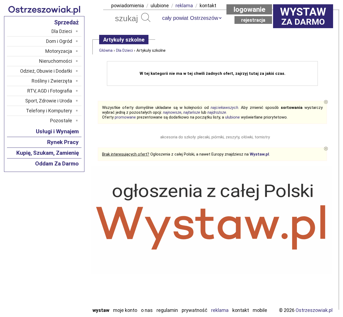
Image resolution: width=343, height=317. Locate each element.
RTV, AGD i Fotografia (49, 91)
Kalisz (66, 237)
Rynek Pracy (63, 142)
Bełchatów (61, 215)
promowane (125, 117)
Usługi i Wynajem (57, 131)
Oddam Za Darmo (57, 163)
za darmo (303, 16)
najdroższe (216, 112)
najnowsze (172, 112)
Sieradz (65, 266)
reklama (184, 5)
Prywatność (194, 310)
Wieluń (65, 287)
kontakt (208, 5)
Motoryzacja (58, 51)
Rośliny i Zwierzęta (52, 81)
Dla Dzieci (124, 50)
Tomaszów (61, 273)
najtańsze (191, 112)
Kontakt (240, 310)
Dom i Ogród (59, 41)
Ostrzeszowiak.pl (314, 310)
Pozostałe (61, 120)
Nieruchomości (55, 61)
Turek (66, 280)
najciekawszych (224, 107)
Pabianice (63, 244)
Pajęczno (63, 251)
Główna (106, 50)
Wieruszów (61, 295)
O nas (147, 310)
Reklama (220, 310)
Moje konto (125, 310)
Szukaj (146, 17)
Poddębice (61, 258)
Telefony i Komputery (49, 110)
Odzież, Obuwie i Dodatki (46, 71)
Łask (67, 222)
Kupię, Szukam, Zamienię (47, 153)
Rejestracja (253, 20)
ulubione (160, 5)
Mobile (260, 310)
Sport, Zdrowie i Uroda (48, 101)
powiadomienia (127, 5)
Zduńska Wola (59, 302)
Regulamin (167, 310)
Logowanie (249, 9)
